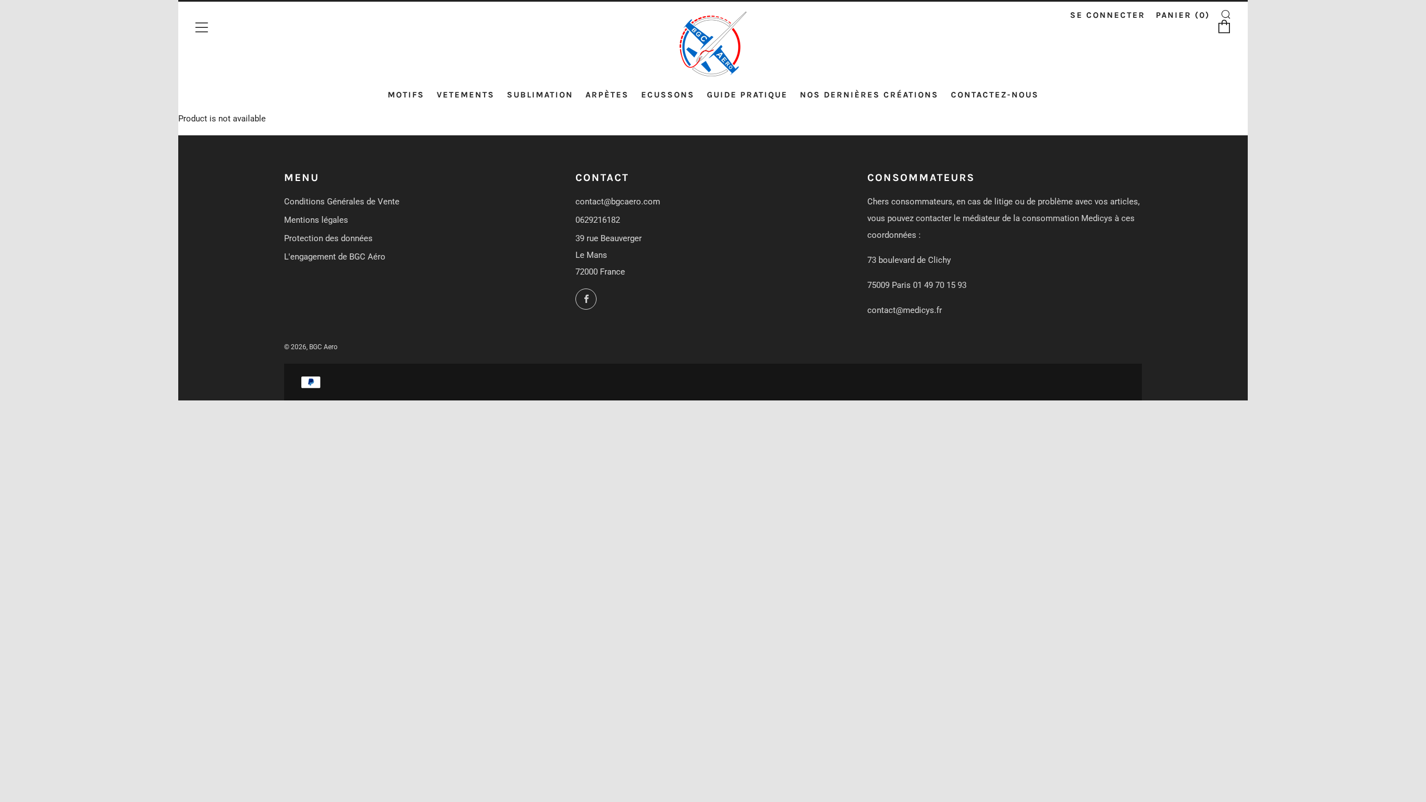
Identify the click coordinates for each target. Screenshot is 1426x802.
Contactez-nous (995, 95)
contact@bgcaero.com (617, 202)
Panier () (1183, 15)
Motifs (406, 95)
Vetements (466, 95)
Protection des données (328, 238)
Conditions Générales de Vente (341, 202)
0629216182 (597, 220)
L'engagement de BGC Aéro (334, 257)
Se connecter (1107, 15)
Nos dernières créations (869, 95)
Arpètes (607, 95)
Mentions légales (316, 220)
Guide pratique (747, 95)
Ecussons (668, 95)
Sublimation (540, 95)
